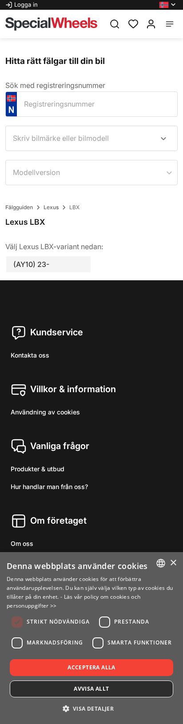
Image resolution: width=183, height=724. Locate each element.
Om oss (22, 543)
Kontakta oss (30, 355)
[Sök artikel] (114, 24)
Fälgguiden (19, 207)
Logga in (26, 4)
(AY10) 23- (31, 264)
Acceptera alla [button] (91, 667)
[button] (168, 5)
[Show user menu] (151, 24)
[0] (133, 23)
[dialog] (91, 638)
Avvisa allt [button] (91, 688)
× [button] (173, 563)
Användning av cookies (45, 412)
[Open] (163, 138)
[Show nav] (170, 24)
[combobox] (91, 138)
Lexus (51, 207)
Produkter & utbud (37, 469)
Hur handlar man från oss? (49, 486)
